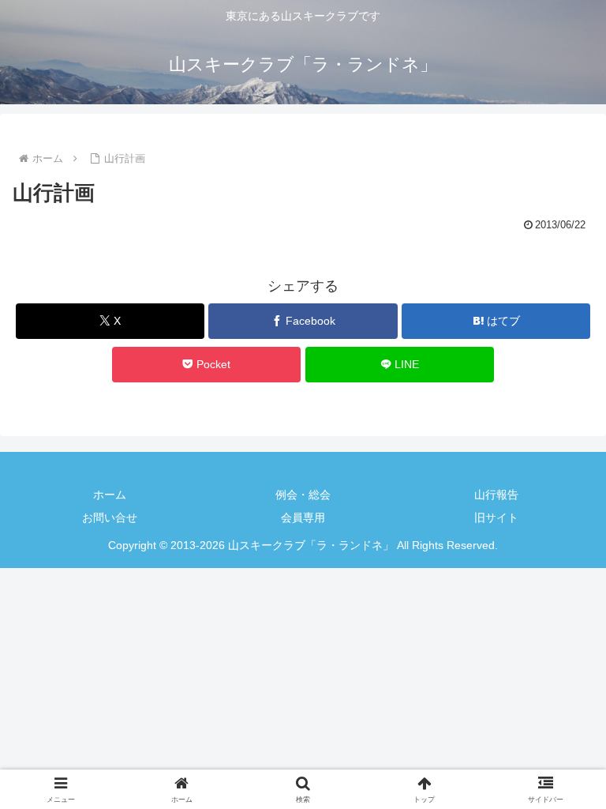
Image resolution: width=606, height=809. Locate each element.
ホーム (109, 494)
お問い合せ (109, 517)
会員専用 (303, 517)
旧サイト (496, 517)
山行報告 (496, 494)
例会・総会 (303, 494)
